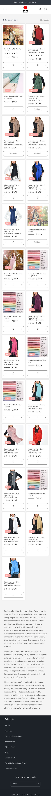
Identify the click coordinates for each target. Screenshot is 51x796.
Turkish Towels (10, 758)
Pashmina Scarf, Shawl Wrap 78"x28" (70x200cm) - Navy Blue (12, 231)
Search (7, 725)
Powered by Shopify (33, 795)
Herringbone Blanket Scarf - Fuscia (13, 50)
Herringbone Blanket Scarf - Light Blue (13, 406)
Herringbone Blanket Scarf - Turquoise (13, 97)
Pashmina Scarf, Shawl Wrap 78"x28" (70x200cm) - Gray (12, 495)
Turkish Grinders (11, 768)
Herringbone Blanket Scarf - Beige (13, 317)
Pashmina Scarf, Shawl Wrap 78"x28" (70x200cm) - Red (36, 451)
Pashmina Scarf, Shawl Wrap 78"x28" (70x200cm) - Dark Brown (13, 142)
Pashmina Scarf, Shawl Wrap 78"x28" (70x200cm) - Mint (36, 406)
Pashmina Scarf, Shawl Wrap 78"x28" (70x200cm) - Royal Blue (37, 187)
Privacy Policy (10, 747)
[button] (4, 9)
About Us (8, 731)
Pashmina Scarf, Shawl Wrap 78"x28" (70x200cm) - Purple (36, 318)
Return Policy (10, 741)
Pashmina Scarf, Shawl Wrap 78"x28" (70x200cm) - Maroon (36, 50)
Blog (6, 752)
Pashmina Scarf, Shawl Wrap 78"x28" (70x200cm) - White (12, 539)
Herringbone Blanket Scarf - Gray (37, 230)
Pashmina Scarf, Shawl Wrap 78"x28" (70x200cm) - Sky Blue (12, 584)
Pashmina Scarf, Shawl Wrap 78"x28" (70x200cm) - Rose (12, 451)
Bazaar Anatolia (22, 795)
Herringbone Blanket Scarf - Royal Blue (37, 275)
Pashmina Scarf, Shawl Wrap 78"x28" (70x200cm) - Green (36, 98)
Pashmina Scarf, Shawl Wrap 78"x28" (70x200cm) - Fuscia (12, 362)
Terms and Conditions (13, 736)
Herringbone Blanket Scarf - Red (37, 361)
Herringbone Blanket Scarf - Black (37, 494)
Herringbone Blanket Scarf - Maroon (13, 275)
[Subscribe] (37, 783)
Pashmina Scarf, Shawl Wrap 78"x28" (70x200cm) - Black (12, 187)
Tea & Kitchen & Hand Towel (15, 763)
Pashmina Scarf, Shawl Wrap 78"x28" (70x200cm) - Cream (36, 539)
